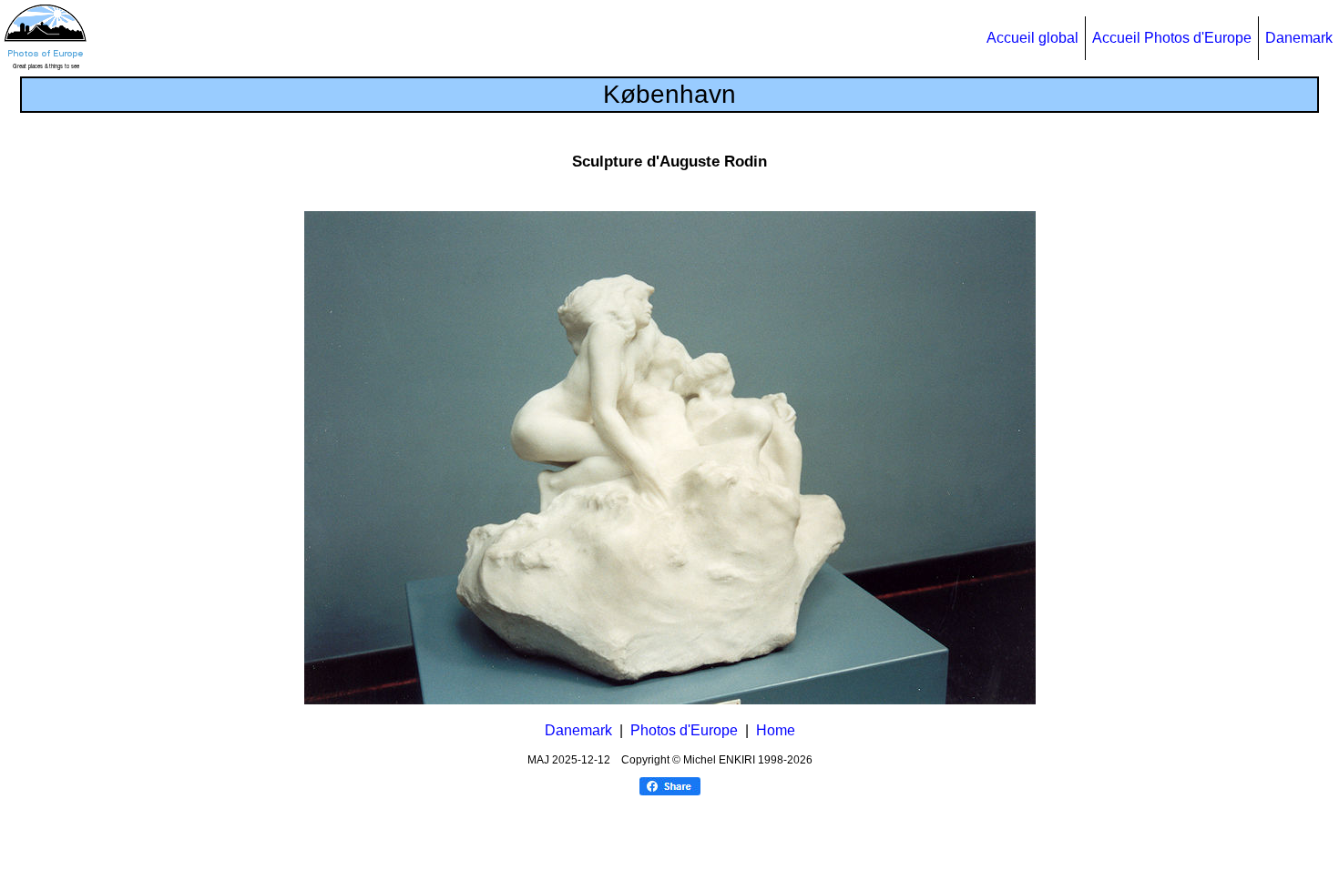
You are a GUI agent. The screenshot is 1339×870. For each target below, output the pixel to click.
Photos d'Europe (684, 730)
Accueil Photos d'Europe (1172, 38)
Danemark (1299, 38)
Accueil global (1032, 38)
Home (775, 730)
